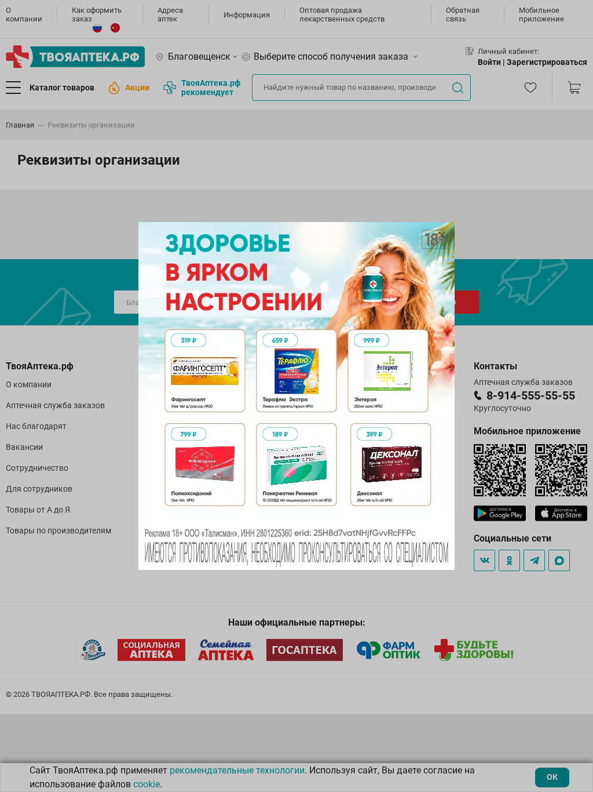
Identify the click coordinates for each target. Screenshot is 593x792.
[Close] (442, 235)
